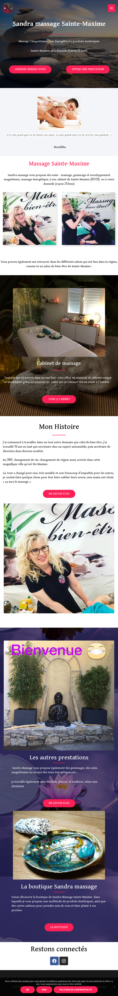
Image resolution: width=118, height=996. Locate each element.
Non (44, 989)
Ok (27, 989)
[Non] (114, 986)
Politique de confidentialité (75, 989)
